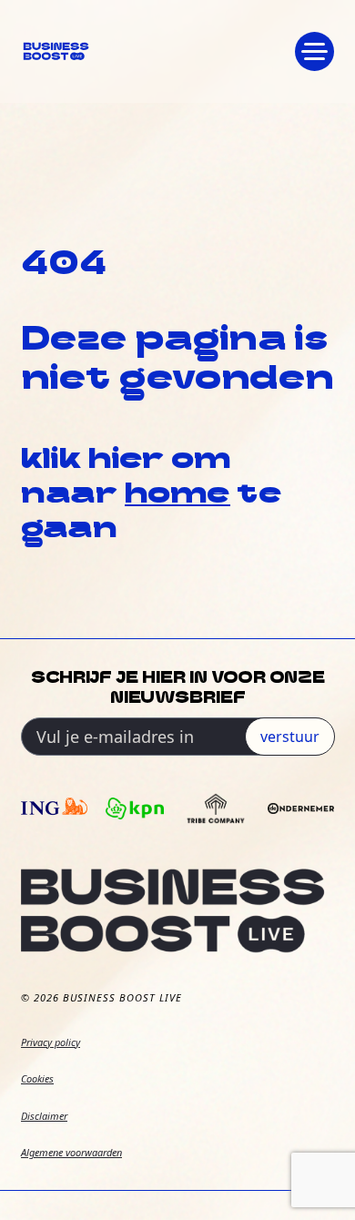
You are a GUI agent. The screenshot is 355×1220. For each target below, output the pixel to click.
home (177, 495)
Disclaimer (44, 1116)
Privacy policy (50, 1042)
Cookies (37, 1078)
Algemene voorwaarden (71, 1152)
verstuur (290, 737)
